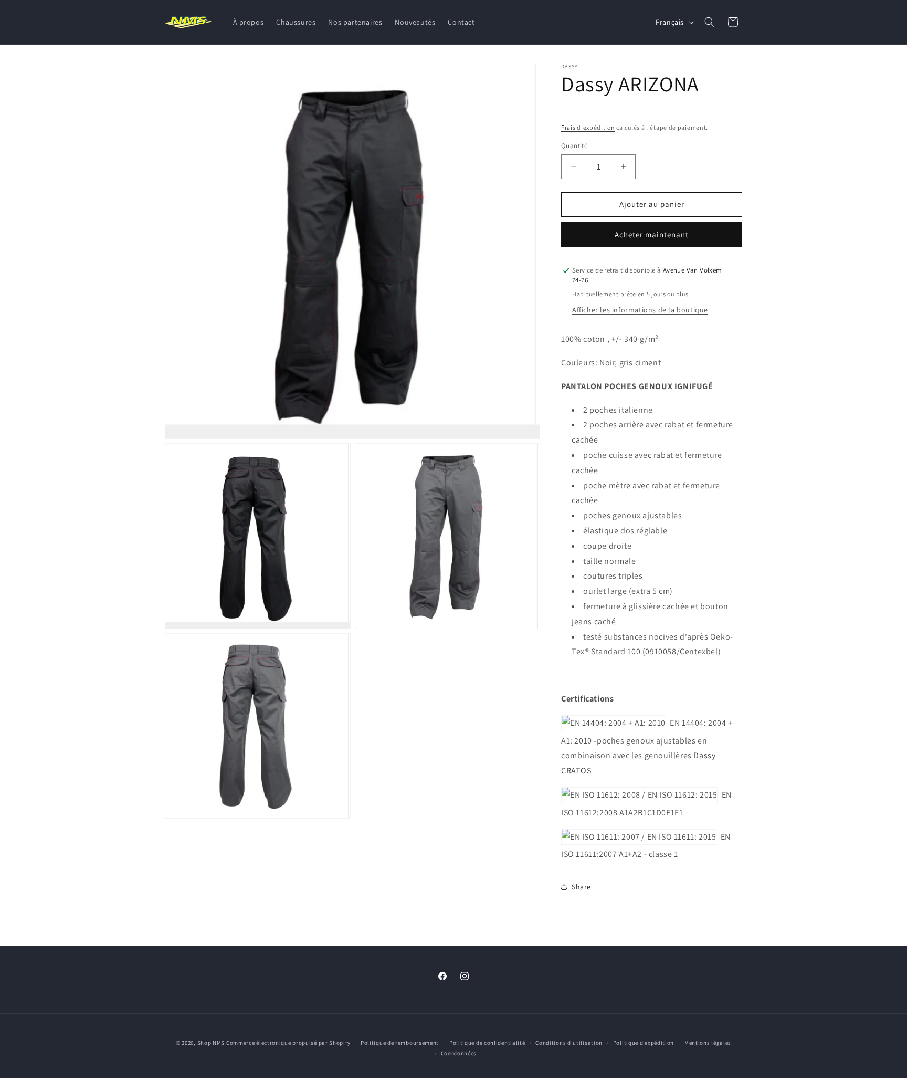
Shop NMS (211, 1042)
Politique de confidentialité (487, 1042)
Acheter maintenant (652, 234)
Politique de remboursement (400, 1042)
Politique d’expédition (643, 1042)
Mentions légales (707, 1042)
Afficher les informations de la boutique (640, 310)
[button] (709, 22)
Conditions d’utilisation (569, 1042)
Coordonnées (459, 1053)
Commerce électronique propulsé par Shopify (288, 1042)
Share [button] (581, 887)
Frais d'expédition (588, 127)
